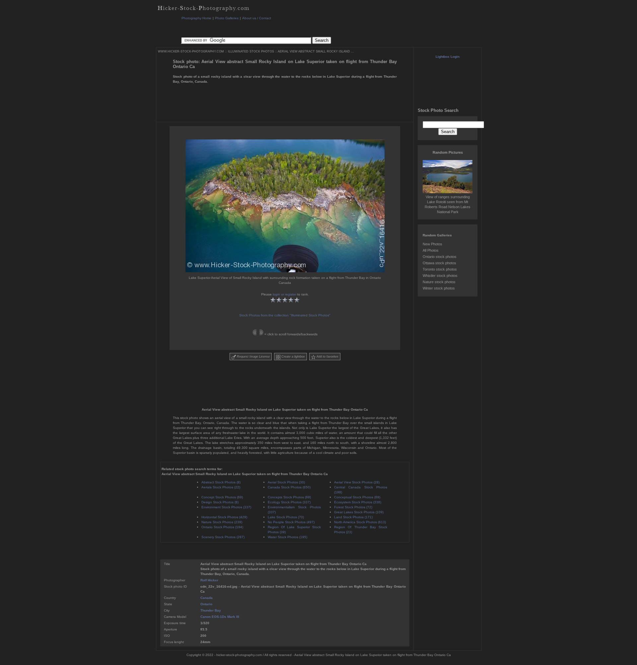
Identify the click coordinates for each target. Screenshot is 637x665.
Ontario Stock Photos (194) (222, 527)
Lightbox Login (448, 56)
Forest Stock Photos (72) (353, 507)
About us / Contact (256, 18)
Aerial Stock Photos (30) (286, 482)
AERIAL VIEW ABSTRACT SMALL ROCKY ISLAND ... (316, 51)
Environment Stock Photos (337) (226, 507)
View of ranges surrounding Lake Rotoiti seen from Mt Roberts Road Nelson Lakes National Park (447, 204)
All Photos (431, 250)
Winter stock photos (439, 288)
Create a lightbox (292, 356)
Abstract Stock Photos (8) (221, 482)
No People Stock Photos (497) (291, 522)
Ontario (206, 604)
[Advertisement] (301, 28)
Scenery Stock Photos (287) (223, 537)
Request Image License (253, 356)
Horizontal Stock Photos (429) (224, 517)
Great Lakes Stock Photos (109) (359, 512)
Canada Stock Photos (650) (289, 487)
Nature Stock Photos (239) (221, 522)
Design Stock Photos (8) (220, 502)
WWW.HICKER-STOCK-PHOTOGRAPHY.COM (191, 51)
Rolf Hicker (209, 580)
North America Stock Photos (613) (360, 522)
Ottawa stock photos (439, 263)
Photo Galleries (227, 18)
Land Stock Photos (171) (353, 517)
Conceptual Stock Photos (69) (357, 497)
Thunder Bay (210, 610)
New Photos (432, 244)
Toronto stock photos (440, 269)
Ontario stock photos (440, 257)
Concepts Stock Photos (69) (289, 497)
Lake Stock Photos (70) (286, 517)
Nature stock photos (439, 282)
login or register (284, 294)
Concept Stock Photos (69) (222, 497)
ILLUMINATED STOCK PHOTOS (251, 51)
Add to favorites (327, 356)
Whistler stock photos (440, 276)
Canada (206, 598)
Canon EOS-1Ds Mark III (219, 617)
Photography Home (196, 18)
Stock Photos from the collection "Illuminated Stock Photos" (284, 315)
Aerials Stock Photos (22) (220, 487)
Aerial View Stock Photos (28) (357, 482)
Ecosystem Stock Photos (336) (357, 502)
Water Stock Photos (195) (287, 537)
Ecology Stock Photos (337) (289, 502)
